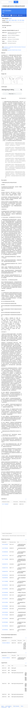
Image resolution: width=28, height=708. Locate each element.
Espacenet (10, 50)
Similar (21, 15)
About (2, 706)
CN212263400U (5, 544)
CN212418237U (5, 598)
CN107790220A (5, 548)
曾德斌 (13, 20)
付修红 (7, 20)
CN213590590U (5, 588)
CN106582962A (5, 551)
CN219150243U (5, 618)
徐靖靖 (23, 20)
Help (9, 707)
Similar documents (17, 46)
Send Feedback (8, 706)
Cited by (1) (6, 46)
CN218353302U (5, 629)
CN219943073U (5, 585)
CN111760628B (5, 559)
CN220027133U (5, 567)
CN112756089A (5, 581)
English (10, 18)
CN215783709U (5, 625)
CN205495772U (5, 564)
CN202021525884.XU (6, 642)
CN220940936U (5, 577)
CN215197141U (5, 555)
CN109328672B (5, 608)
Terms (22, 706)
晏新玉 (16, 20)
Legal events (11, 46)
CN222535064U (5, 612)
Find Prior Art (14, 15)
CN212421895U (5, 602)
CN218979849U (5, 622)
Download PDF (7, 15)
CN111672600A (5, 614)
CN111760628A (5, 504)
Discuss (19, 50)
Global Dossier (15, 50)
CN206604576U (5, 571)
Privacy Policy (3, 707)
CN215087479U (5, 595)
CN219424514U (5, 575)
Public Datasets (16, 706)
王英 (18, 20)
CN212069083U (5, 606)
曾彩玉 (10, 20)
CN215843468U (5, 592)
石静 (20, 20)
